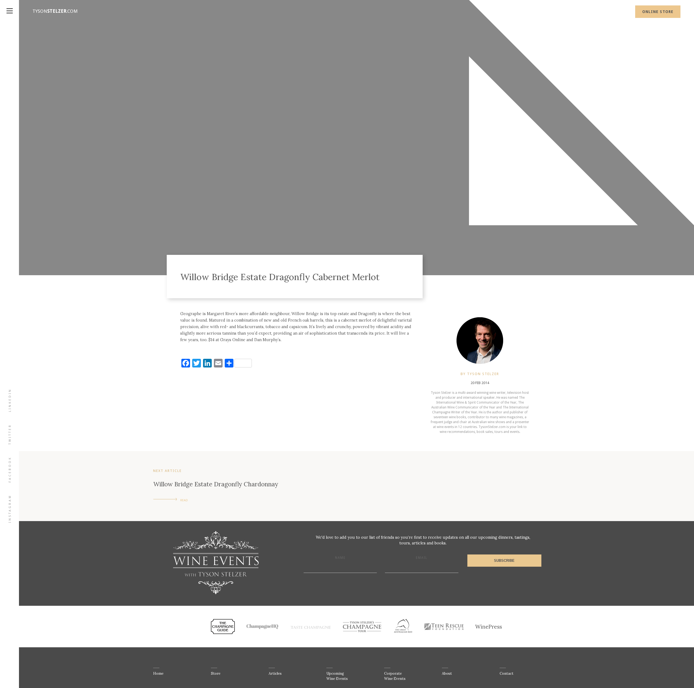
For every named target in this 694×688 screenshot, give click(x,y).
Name (340, 558)
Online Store (657, 11)
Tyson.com (55, 11)
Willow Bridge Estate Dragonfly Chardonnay (215, 484)
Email (422, 558)
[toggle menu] (9, 5)
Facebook (10, 469)
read (184, 500)
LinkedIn (10, 400)
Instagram (10, 508)
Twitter (10, 434)
